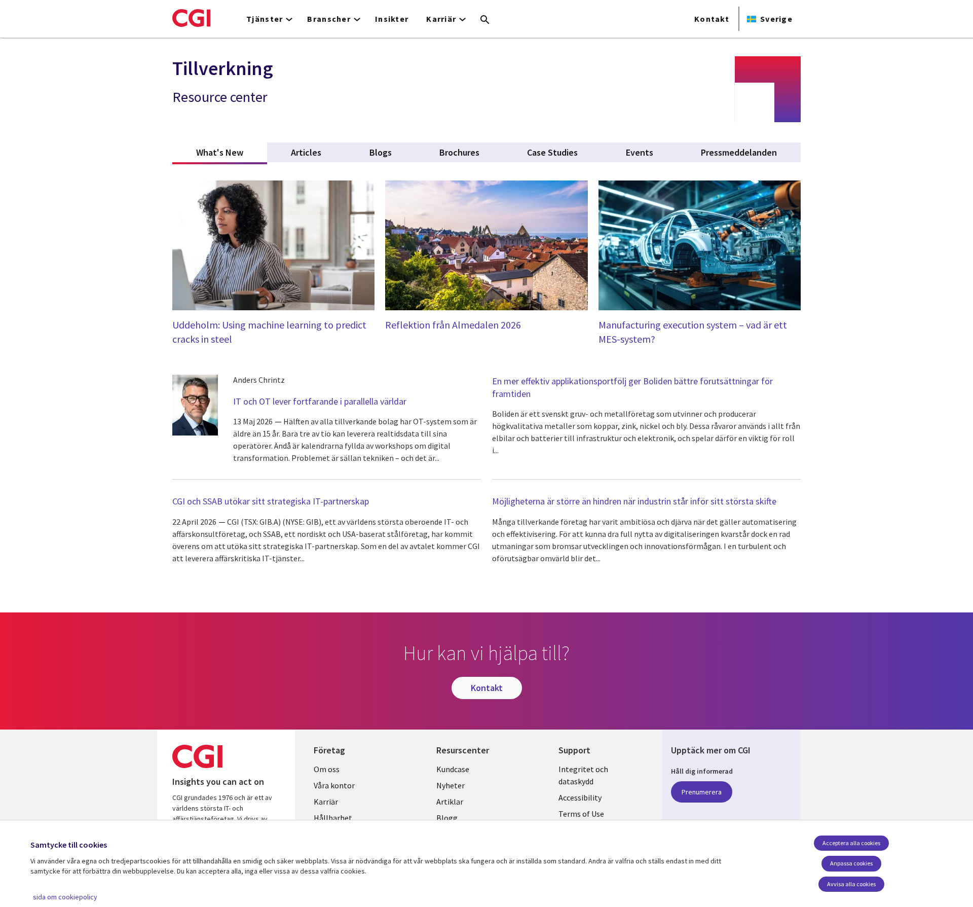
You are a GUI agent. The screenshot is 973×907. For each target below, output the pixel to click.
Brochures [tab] (459, 152)
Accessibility (580, 797)
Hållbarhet (333, 818)
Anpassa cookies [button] (851, 863)
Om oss (327, 769)
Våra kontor (334, 785)
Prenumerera (702, 791)
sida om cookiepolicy (65, 896)
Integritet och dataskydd (583, 775)
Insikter (391, 19)
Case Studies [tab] (552, 152)
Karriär (326, 801)
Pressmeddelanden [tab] (739, 152)
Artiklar (449, 801)
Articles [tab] (306, 152)
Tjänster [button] (264, 19)
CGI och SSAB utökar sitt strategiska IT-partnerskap (270, 501)
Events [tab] (639, 152)
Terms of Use (581, 814)
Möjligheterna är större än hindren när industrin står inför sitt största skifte (634, 501)
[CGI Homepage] (191, 17)
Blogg (447, 818)
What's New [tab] (231, 152)
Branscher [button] (329, 19)
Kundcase (452, 769)
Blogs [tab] (380, 152)
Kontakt (711, 19)
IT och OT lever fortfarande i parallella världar (319, 401)
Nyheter (450, 785)
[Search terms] (485, 20)
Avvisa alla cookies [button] (851, 884)
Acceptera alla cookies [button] (851, 843)
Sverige (776, 19)
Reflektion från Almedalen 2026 (453, 324)
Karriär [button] (441, 19)
